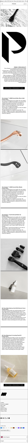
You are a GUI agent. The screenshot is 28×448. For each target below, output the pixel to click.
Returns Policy (4, 408)
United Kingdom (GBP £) (5, 430)
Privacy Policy (4, 411)
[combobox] (14, 437)
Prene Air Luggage (4, 404)
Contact (2, 402)
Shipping (2, 406)
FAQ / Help (3, 405)
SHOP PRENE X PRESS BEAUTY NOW (14, 88)
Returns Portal (4, 409)
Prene (5, 425)
